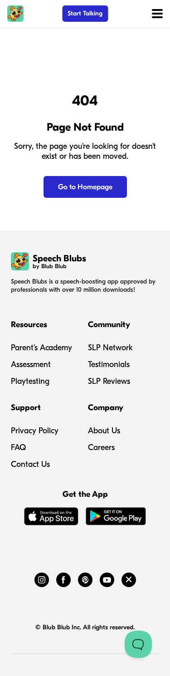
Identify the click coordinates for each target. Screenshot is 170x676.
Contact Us (30, 464)
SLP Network (110, 348)
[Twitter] (128, 578)
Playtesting (30, 381)
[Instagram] (41, 578)
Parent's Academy (41, 348)
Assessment (31, 364)
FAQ (18, 447)
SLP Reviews (109, 381)
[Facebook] (63, 578)
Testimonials (109, 364)
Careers (101, 447)
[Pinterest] (85, 578)
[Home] (15, 13)
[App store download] (51, 518)
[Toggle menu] (157, 13)
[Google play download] (116, 518)
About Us (104, 431)
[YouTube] (107, 578)
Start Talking (85, 13)
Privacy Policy (34, 431)
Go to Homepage (85, 187)
